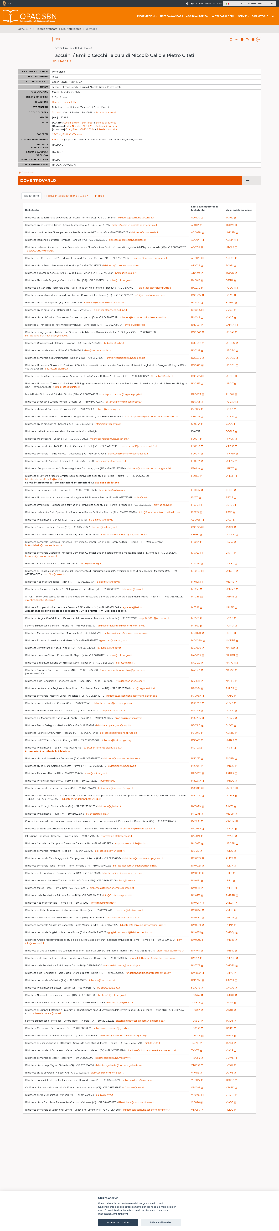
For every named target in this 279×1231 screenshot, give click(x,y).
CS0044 (197, 424)
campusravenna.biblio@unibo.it (131, 843)
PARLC (231, 780)
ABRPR (232, 239)
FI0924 (196, 512)
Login (199, 3)
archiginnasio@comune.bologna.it (126, 357)
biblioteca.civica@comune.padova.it (114, 703)
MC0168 (197, 571)
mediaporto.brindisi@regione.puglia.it (121, 394)
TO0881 (197, 1020)
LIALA (231, 542)
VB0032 (197, 1080)
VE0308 (197, 1094)
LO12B (231, 618)
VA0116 (196, 1072)
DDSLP (232, 431)
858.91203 (57, 139)
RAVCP (231, 980)
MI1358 (196, 607)
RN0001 (197, 980)
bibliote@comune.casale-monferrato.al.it (134, 225)
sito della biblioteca (107, 482)
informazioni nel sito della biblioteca (47, 751)
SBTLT (231, 497)
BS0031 (197, 401)
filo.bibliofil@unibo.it (162, 376)
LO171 (231, 295)
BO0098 (197, 343)
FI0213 (196, 504)
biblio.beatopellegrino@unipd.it (113, 725)
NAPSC (232, 670)
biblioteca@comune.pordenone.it (121, 758)
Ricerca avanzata (171, 16)
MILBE (231, 607)
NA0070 (197, 647)
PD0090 (197, 703)
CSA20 (231, 424)
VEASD (231, 1087)
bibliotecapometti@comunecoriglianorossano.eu (151, 416)
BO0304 (197, 357)
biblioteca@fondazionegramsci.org (122, 873)
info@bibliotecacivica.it (108, 424)
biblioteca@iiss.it (125, 662)
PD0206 (197, 718)
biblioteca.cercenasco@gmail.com (112, 1028)
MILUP (231, 813)
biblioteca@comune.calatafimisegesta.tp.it (124, 1035)
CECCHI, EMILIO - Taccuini (67, 134)
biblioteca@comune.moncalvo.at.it (122, 265)
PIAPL (231, 695)
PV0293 (197, 821)
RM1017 (197, 950)
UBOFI (231, 376)
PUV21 (231, 725)
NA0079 (197, 655)
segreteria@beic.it (131, 607)
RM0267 (197, 902)
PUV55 (231, 703)
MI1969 (197, 618)
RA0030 (197, 828)
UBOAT (232, 332)
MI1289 (197, 596)
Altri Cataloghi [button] (223, 16)
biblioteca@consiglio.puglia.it (155, 287)
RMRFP (232, 895)
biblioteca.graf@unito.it (120, 1002)
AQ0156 (197, 247)
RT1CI (231, 512)
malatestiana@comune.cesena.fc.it (109, 438)
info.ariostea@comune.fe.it (111, 461)
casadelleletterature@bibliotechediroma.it (152, 958)
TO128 (231, 1020)
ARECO (232, 258)
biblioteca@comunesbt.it (144, 232)
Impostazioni (120, 1213)
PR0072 (197, 773)
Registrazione (213, 3)
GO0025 (197, 527)
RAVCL (231, 836)
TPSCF (231, 1035)
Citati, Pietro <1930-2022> (79, 129)
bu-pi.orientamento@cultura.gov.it (103, 747)
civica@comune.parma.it (122, 765)
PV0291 (197, 813)
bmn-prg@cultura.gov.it (128, 718)
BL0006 (197, 310)
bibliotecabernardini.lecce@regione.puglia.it (124, 534)
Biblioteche (260, 16)
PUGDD (232, 534)
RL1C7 (231, 865)
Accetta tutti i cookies (118, 1222)
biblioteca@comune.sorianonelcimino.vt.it (146, 1109)
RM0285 (197, 910)
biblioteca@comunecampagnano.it (143, 858)
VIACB (231, 310)
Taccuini (56, 112)
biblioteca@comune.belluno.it (110, 310)
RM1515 (197, 958)
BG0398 (197, 295)
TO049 (231, 225)
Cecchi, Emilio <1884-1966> (78, 122)
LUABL (231, 563)
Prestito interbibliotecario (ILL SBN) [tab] (67, 195)
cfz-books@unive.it (134, 1087)
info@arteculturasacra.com (150, 295)
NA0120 (197, 662)
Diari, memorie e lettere (65, 102)
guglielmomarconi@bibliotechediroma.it (131, 932)
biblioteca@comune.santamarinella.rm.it (142, 925)
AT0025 (197, 265)
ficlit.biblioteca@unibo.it (66, 386)
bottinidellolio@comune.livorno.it (43, 545)
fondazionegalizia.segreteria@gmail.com (148, 972)
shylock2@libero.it (135, 324)
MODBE (232, 640)
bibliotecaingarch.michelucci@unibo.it (46, 335)
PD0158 (197, 710)
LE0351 (196, 534)
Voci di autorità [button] (197, 16)
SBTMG (232, 504)
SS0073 (197, 987)
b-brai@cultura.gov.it (108, 581)
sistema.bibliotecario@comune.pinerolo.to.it (140, 1020)
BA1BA (231, 280)
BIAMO (232, 302)
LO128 (231, 409)
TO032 (231, 217)
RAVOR (232, 828)
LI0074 (197, 542)
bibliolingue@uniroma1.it (170, 950)
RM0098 (198, 873)
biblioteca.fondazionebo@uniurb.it (81, 799)
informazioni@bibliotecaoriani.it (137, 828)
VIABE (231, 1102)
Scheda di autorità (106, 112)
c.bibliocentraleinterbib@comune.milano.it (121, 625)
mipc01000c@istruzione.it (154, 618)
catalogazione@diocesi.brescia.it (124, 401)
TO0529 (197, 1002)
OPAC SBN (25, 28)
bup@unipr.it (107, 780)
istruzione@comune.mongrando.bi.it (104, 302)
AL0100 (197, 217)
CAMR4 (232, 324)
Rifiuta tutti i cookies (160, 1222)
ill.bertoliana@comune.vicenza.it (136, 1102)
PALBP (231, 688)
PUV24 (231, 718)
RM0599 (197, 925)
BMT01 (231, 995)
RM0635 (197, 932)
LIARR (231, 552)
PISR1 (231, 747)
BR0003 (197, 394)
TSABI (231, 527)
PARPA (231, 773)
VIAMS (231, 1057)
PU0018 (197, 788)
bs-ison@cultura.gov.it (105, 527)
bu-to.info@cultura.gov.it (112, 995)
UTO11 (231, 1010)
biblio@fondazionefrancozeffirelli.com (159, 512)
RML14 (231, 887)
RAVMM (232, 453)
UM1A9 (231, 740)
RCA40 (231, 416)
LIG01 (231, 519)
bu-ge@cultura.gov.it (101, 519)
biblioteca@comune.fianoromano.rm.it (135, 865)
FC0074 (197, 453)
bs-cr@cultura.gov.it (109, 409)
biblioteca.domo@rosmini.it (137, 1080)
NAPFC (232, 681)
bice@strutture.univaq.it (40, 250)
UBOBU (232, 343)
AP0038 (197, 232)
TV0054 (197, 1057)
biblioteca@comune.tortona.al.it (136, 217)
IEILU (231, 880)
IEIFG (231, 873)
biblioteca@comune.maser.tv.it (112, 1057)
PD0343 (197, 725)
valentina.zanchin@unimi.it (40, 600)
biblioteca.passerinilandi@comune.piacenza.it (131, 695)
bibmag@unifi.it (163, 504)
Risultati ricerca (71, 28)
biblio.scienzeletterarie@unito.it (44, 1013)
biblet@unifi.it (142, 497)
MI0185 (197, 581)
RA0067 (197, 843)
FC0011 (197, 438)
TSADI (231, 1043)
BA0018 (197, 280)
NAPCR (232, 662)
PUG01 (231, 394)
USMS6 (231, 596)
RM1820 (197, 972)
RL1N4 (231, 925)
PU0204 (197, 795)
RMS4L (232, 950)
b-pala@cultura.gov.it (95, 773)
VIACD (231, 317)
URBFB (232, 795)
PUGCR (232, 287)
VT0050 (197, 1109)
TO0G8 (231, 1080)
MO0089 (198, 640)
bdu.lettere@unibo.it (56, 368)
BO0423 (197, 365)
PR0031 (197, 765)
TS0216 (196, 1043)
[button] (234, 3)
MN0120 (197, 633)
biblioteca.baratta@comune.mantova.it (126, 633)
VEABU (232, 1094)
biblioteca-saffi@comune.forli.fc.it (138, 446)
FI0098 (197, 490)
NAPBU (232, 647)
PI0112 (196, 747)
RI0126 (196, 850)
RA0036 (197, 836)
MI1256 (196, 589)
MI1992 (197, 625)
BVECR (231, 902)
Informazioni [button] (146, 16)
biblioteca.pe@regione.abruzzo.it (118, 732)
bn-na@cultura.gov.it (120, 655)
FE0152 (196, 475)
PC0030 (197, 695)
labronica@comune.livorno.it (41, 556)
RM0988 (198, 939)
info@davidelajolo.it (125, 272)
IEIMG (231, 972)
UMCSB (232, 232)
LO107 (231, 1065)
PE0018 (197, 732)
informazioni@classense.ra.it (116, 836)
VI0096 (197, 1102)
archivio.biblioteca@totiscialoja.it (122, 965)
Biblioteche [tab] (31, 195)
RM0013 (197, 858)
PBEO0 (232, 401)
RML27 (231, 917)
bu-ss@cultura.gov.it (108, 987)
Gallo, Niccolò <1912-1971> (79, 126)
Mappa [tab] (99, 195)
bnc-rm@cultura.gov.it (103, 902)
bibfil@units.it (152, 1043)
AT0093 (197, 272)
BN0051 (197, 324)
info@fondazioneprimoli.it (117, 895)
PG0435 (197, 740)
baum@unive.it (104, 1094)
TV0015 (197, 1050)
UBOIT (231, 383)
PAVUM (232, 821)
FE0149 (197, 468)
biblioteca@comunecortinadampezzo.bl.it (142, 317)
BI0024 (197, 302)
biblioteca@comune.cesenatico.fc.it (128, 453)
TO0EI (231, 265)
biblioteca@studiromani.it (129, 910)
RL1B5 (231, 850)
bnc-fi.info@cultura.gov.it (113, 490)
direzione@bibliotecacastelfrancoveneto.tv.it (152, 1050)
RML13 (231, 910)
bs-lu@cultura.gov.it (92, 563)
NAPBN (232, 655)
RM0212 (197, 895)
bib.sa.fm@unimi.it (133, 589)
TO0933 (197, 1028)
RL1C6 (231, 858)
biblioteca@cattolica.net (101, 980)
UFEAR (231, 461)
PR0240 (197, 780)
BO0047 (197, 332)
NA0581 (197, 681)
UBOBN (232, 843)
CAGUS (231, 987)
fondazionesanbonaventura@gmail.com (122, 670)
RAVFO (231, 446)
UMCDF (232, 571)
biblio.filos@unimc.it (54, 574)
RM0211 (197, 887)
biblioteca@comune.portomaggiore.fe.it (149, 468)
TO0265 (197, 995)
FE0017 (197, 461)
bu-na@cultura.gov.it (109, 647)
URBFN (232, 788)
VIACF (231, 1050)
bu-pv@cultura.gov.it (97, 813)
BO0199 (197, 350)
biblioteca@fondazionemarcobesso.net (112, 887)
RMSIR (231, 939)
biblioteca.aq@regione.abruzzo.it (127, 239)
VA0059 (197, 1065)
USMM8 (232, 589)
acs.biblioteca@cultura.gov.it (123, 917)
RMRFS (232, 965)
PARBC (232, 765)
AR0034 (197, 258)
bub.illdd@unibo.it (114, 343)
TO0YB (231, 272)
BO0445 (197, 376)
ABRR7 (232, 732)
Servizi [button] (242, 16)
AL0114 (196, 225)
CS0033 (197, 416)
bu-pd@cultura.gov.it (113, 710)
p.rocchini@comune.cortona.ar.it (149, 258)
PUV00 (232, 710)
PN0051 (197, 758)
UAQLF (231, 247)
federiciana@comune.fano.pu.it (115, 788)
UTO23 (231, 1002)
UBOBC (232, 350)
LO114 (231, 633)
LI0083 (197, 552)
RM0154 (197, 880)
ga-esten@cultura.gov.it (113, 640)
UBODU (232, 365)
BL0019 (197, 317)
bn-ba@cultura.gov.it (120, 280)
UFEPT (231, 468)
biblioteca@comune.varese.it (107, 1072)
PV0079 (197, 806)
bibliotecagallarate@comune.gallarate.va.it (120, 1065)
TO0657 (197, 1010)
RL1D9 (231, 1109)
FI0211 (196, 497)
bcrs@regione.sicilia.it (144, 688)
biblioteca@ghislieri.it (109, 806)
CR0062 (197, 409)
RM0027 (197, 865)
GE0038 (197, 519)
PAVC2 (231, 806)
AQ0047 (197, 239)
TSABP (231, 758)
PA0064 (197, 688)
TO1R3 (231, 1028)
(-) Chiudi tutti (26, 172)
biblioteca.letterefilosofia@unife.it (44, 479)
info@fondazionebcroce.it (130, 681)
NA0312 (197, 670)
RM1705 (197, 965)
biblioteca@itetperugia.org (116, 740)
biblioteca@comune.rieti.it (109, 850)
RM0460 (197, 917)
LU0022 (197, 563)
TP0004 (197, 1035)
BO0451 (197, 383)
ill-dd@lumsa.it (127, 880)
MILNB (231, 581)
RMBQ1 (232, 932)
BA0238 (197, 287)
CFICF (231, 490)
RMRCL (232, 958)
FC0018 (197, 446)
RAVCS (231, 438)
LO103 (231, 1072)
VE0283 (197, 1087)
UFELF (231, 475)
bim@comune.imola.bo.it (99, 350)
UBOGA (232, 357)
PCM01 (231, 625)
